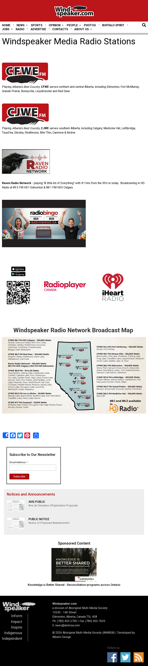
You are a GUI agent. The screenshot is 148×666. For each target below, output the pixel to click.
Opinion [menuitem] (54, 25)
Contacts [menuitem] (60, 29)
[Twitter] (20, 435)
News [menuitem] (21, 25)
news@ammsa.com (67, 625)
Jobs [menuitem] (5, 29)
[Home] (74, 12)
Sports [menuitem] (36, 25)
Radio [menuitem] (20, 29)
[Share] (5, 435)
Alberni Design (61, 637)
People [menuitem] (72, 25)
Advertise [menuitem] (38, 29)
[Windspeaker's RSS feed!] (140, 657)
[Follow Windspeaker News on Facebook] (113, 657)
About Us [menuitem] (81, 29)
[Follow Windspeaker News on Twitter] (126, 657)
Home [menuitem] (6, 25)
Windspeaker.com (64, 603)
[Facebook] (12, 435)
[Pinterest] (27, 435)
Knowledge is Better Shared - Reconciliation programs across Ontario (74, 585)
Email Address (18, 462)
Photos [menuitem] (90, 25)
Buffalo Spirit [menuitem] (113, 25)
